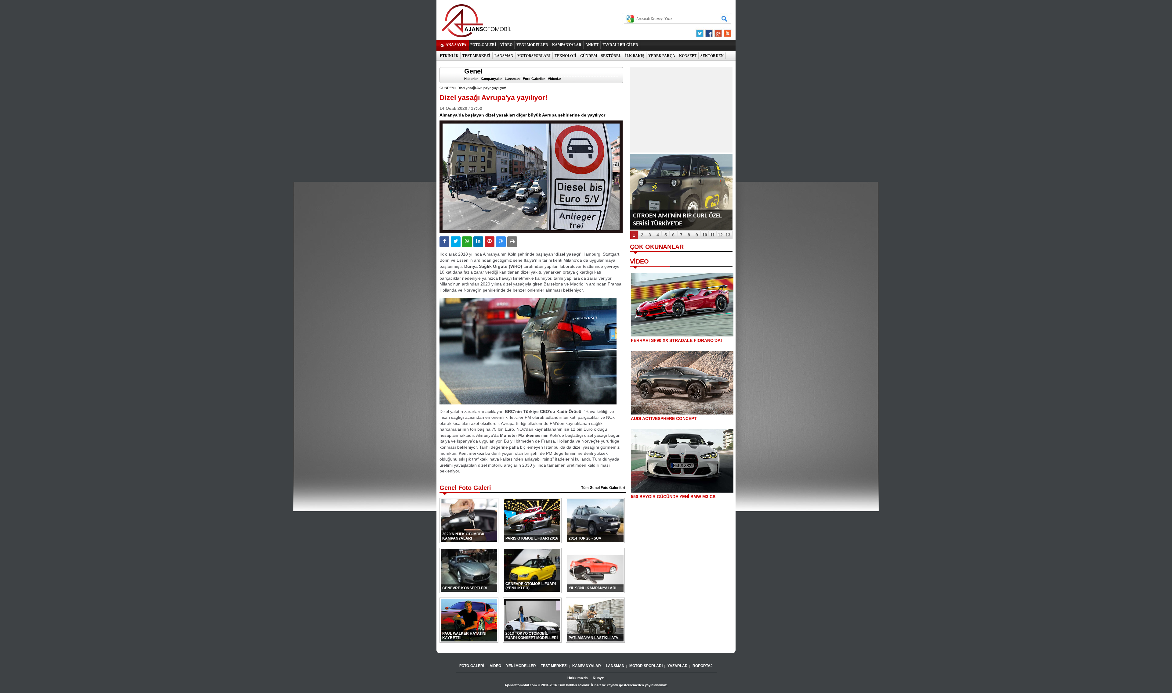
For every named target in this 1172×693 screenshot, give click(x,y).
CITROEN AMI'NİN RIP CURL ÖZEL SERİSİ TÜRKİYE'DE (677, 220)
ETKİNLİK (449, 56)
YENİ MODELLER (532, 45)
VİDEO (506, 45)
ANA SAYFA (456, 45)
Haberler (471, 79)
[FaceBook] (709, 32)
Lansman (512, 79)
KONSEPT (687, 56)
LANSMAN (503, 56)
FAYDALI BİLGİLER (620, 45)
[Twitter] (700, 32)
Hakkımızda (577, 678)
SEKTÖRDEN (712, 56)
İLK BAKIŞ (634, 56)
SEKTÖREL (611, 56)
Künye (598, 678)
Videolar (554, 79)
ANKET (592, 45)
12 (720, 234)
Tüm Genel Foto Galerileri (603, 488)
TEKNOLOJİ (565, 56)
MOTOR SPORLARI (646, 666)
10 (704, 234)
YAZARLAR (677, 666)
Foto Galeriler (534, 79)
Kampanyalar (491, 79)
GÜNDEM (588, 56)
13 (727, 234)
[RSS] (725, 32)
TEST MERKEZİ (476, 56)
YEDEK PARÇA (661, 56)
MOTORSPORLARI (534, 56)
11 (712, 234)
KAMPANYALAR (566, 45)
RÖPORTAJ (703, 666)
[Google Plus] (717, 32)
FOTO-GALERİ (483, 45)
